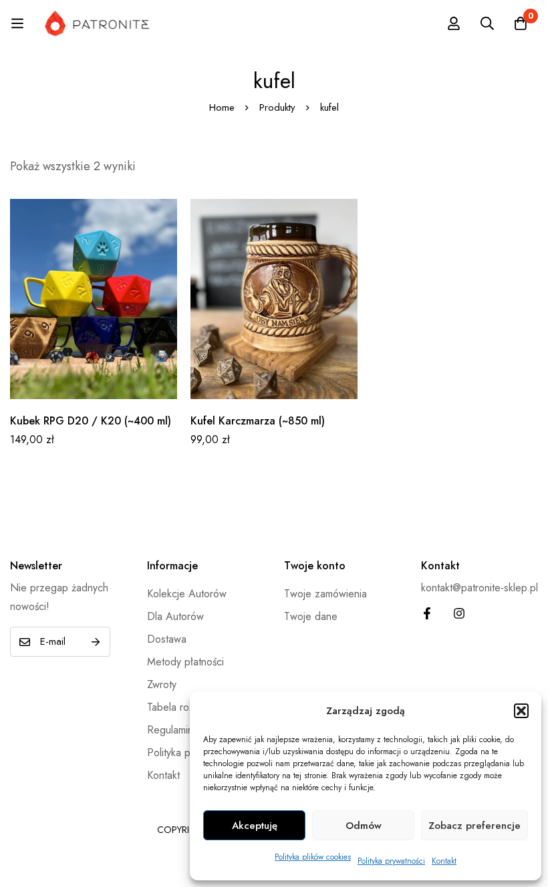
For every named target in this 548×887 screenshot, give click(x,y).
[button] (521, 710)
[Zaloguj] (453, 23)
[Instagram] (459, 613)
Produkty (277, 107)
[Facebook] (427, 613)
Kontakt (444, 861)
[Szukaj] (487, 23)
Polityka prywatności (391, 861)
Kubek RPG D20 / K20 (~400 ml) (90, 420)
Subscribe (95, 642)
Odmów (364, 825)
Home (222, 107)
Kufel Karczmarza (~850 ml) (257, 420)
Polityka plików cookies (313, 857)
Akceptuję (254, 825)
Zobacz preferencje (474, 825)
